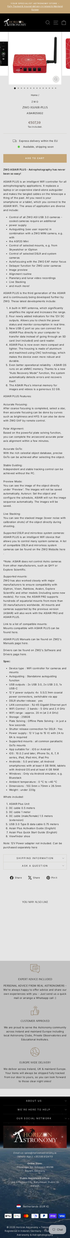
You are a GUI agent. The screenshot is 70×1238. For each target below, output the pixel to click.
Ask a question (35, 865)
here (15, 632)
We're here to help (34, 1109)
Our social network (34, 1118)
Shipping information (35, 858)
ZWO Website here (53, 549)
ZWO (35, 101)
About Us (34, 1100)
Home (34, 95)
